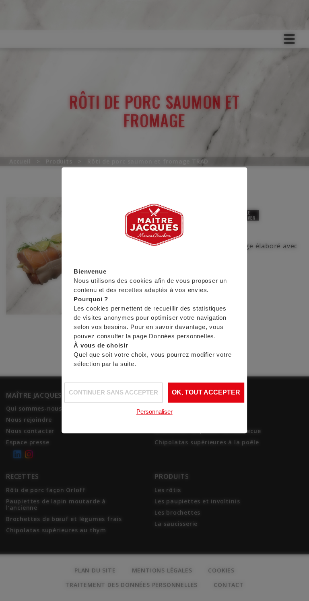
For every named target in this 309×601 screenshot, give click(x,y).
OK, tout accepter (206, 392)
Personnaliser (154, 411)
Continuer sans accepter (113, 392)
